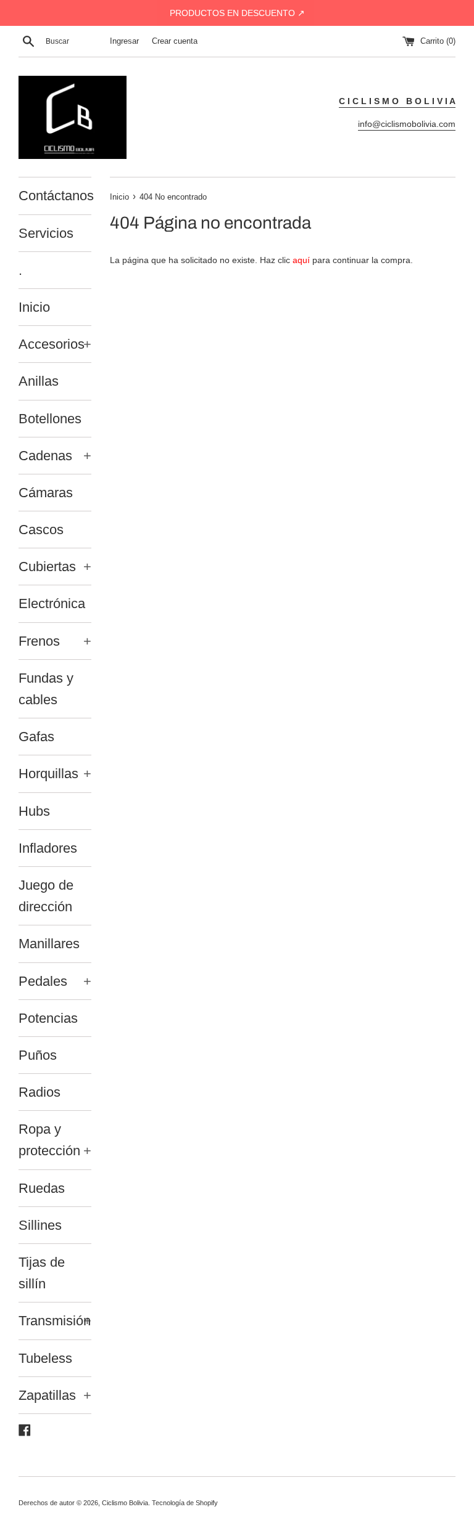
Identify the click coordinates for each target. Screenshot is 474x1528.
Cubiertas (55, 566)
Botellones (50, 418)
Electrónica (52, 603)
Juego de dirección (46, 895)
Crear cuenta (175, 41)
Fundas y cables (46, 688)
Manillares (49, 943)
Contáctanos (55, 195)
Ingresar (124, 41)
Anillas (39, 381)
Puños (38, 1055)
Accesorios (55, 344)
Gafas (36, 736)
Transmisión (55, 1320)
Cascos (41, 529)
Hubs (34, 811)
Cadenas (55, 455)
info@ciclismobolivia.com (406, 124)
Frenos (55, 641)
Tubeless (45, 1358)
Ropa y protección (55, 1139)
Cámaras (46, 492)
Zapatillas (55, 1395)
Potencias (48, 1018)
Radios (39, 1092)
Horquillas (55, 773)
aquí (301, 260)
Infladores (48, 848)
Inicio (34, 307)
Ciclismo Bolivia (125, 1502)
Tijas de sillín (42, 1272)
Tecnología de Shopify (185, 1502)
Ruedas (42, 1188)
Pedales (55, 981)
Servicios (46, 233)
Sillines (40, 1225)
